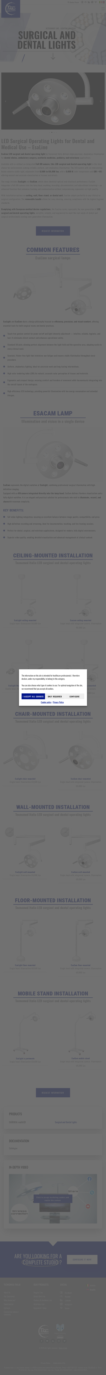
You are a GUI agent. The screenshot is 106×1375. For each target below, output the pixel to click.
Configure (75, 696)
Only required (55, 696)
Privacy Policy (58, 702)
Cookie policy (46, 702)
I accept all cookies (33, 696)
